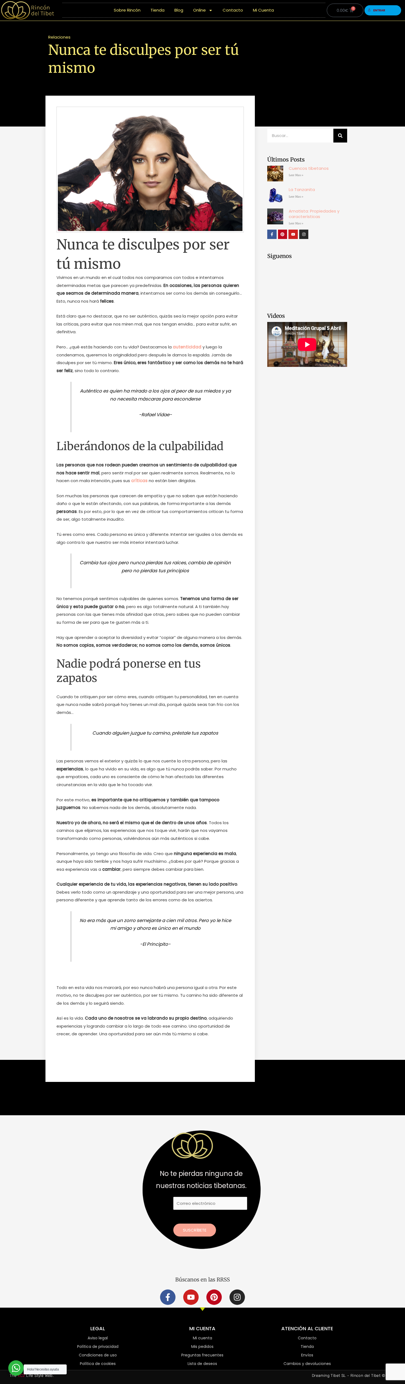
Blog (178, 10)
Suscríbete (194, 1230)
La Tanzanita (302, 189)
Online (199, 10)
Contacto (233, 10)
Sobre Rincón (127, 10)
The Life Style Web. (31, 1375)
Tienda (157, 10)
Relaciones (59, 37)
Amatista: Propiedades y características (314, 213)
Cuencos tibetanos (309, 168)
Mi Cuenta (263, 10)
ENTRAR (379, 10)
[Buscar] (340, 136)
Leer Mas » (296, 175)
